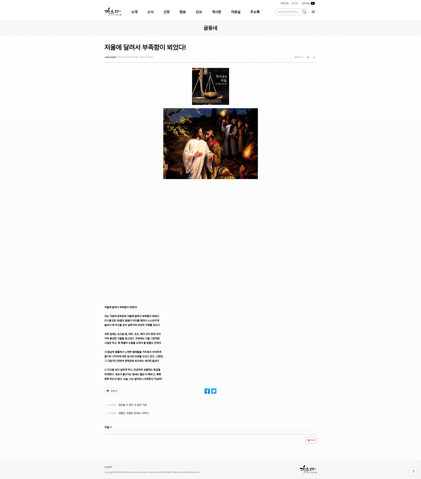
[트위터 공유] (213, 391)
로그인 (295, 3)
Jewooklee (110, 57)
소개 (134, 12)
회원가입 (285, 3)
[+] (307, 57)
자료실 (235, 12)
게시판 (216, 12)
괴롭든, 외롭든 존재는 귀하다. (133, 413)
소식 (150, 12)
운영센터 (108, 467)
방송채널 (306, 3)
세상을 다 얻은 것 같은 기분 (132, 404)
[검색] (304, 12)
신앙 (166, 12)
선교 (199, 12)
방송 (183, 12)
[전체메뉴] (313, 12)
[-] (314, 57)
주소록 (255, 12)
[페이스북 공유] (207, 391)
